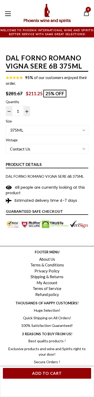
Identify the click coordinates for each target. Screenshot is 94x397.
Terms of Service (47, 288)
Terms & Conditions (47, 264)
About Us (47, 259)
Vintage (11, 140)
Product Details (24, 164)
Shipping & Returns (47, 276)
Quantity (12, 102)
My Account (47, 282)
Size (9, 121)
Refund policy (47, 294)
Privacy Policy (47, 271)
